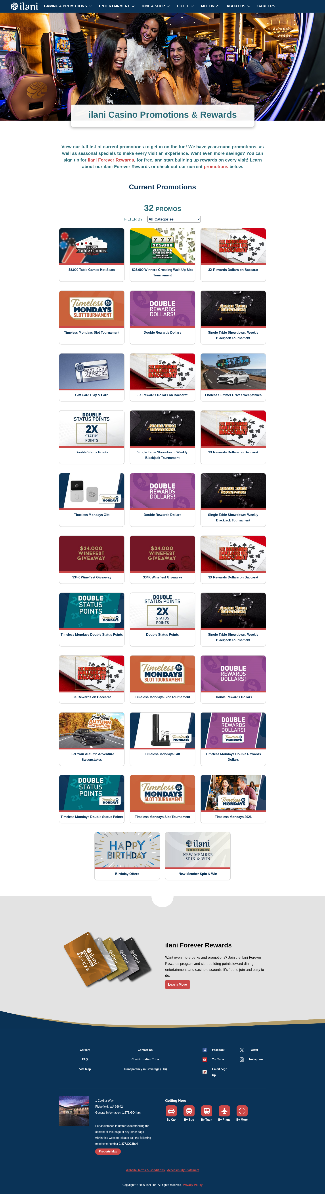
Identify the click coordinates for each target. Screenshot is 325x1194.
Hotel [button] (183, 6)
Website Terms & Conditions (145, 1170)
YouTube (218, 1059)
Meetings (210, 6)
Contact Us (145, 1049)
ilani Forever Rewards (111, 160)
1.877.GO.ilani (131, 1112)
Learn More (177, 984)
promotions (216, 166)
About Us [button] (236, 6)
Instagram (256, 1059)
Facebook (218, 1049)
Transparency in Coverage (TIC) (145, 1069)
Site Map (85, 1069)
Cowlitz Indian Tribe (145, 1059)
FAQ (85, 1059)
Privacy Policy (193, 1184)
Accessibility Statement (183, 1170)
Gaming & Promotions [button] (66, 6)
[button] (212, 1059)
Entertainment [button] (115, 6)
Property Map (108, 1151)
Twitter (253, 1049)
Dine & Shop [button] (154, 6)
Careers (266, 6)
